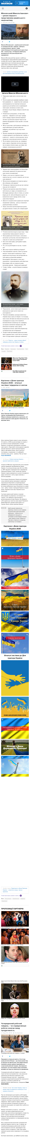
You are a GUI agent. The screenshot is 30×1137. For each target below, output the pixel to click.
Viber (21, 346)
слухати (22, 3)
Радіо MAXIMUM (6, 455)
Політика (9, 351)
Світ (26, 349)
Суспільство (20, 349)
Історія (4, 351)
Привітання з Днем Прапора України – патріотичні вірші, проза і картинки (15, 890)
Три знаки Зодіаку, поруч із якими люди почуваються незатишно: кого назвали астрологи (15, 1089)
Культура (13, 349)
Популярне (8, 898)
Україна (7, 349)
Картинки (4, 901)
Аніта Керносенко (19, 1033)
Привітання (16, 898)
